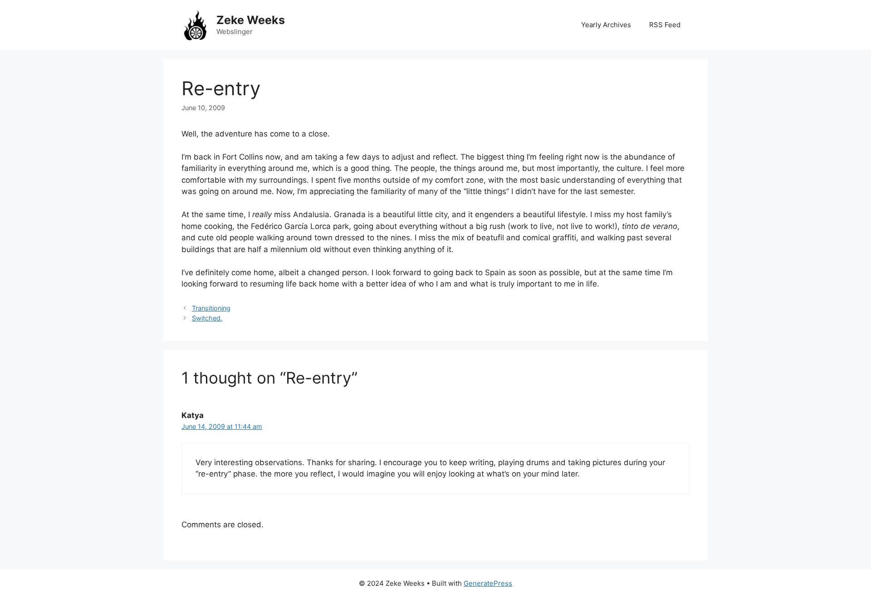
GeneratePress (488, 583)
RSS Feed (664, 24)
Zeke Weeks (250, 20)
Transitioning (211, 308)
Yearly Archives (606, 24)
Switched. (207, 318)
